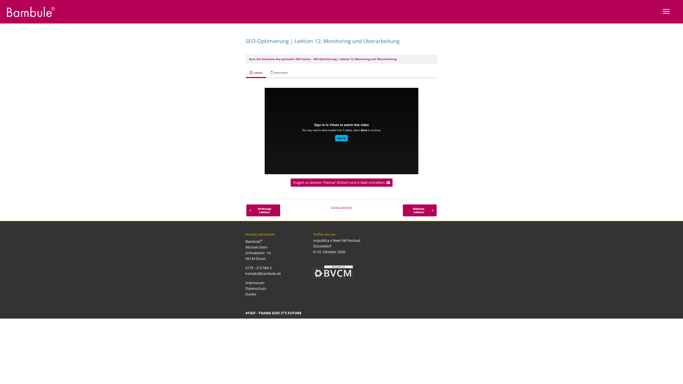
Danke (250, 294)
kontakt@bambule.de (263, 273)
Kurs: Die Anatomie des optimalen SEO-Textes (279, 59)
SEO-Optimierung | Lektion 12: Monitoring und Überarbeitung (355, 59)
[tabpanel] (341, 137)
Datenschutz (255, 288)
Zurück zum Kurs (341, 207)
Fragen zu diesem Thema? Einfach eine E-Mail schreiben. (339, 182)
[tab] (255, 72)
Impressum (254, 282)
